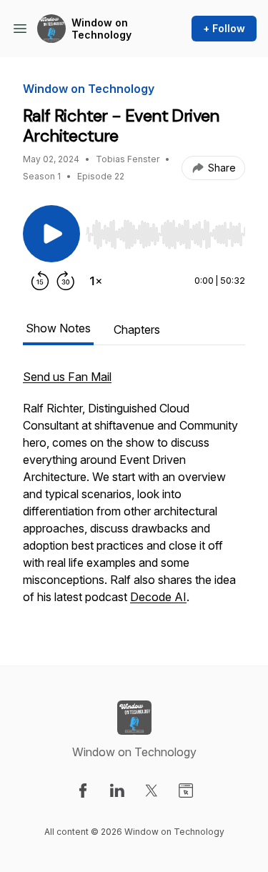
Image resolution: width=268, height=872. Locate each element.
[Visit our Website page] (186, 790)
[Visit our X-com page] (151, 790)
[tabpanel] (134, 494)
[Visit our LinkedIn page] (117, 790)
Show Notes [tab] (58, 328)
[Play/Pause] (51, 233)
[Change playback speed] (95, 281)
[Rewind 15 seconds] (40, 281)
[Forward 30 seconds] (66, 281)
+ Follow (224, 28)
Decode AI (158, 597)
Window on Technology (101, 28)
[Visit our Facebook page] (83, 790)
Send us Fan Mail (67, 377)
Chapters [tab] (137, 329)
